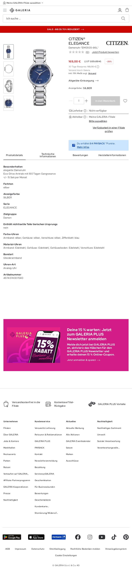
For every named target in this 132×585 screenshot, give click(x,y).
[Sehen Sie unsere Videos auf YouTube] (101, 537)
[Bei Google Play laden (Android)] (12, 537)
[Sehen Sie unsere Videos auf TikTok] (114, 537)
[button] (23, 3)
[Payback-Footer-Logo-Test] (58, 537)
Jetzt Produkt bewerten (105, 52)
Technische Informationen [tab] (48, 155)
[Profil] (120, 10)
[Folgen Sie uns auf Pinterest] (126, 537)
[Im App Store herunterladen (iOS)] (36, 537)
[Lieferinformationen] (85, 111)
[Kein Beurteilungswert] (77, 52)
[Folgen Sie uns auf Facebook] (77, 537)
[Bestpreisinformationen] (98, 67)
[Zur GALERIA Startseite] (20, 11)
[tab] (40, 77)
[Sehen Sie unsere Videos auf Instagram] (89, 537)
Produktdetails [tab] (14, 155)
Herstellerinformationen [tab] (112, 155)
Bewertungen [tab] (80, 155)
